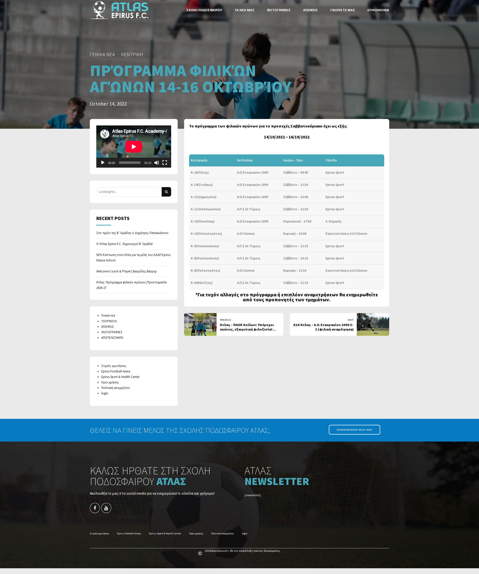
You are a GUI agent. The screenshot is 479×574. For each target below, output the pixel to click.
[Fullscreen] (164, 162)
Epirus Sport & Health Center (120, 377)
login (104, 393)
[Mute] (156, 162)
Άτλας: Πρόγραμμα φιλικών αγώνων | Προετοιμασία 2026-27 (131, 285)
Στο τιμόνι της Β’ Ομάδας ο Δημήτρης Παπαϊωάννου (132, 233)
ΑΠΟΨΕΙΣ (310, 10)
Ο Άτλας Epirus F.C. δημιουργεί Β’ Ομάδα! (124, 244)
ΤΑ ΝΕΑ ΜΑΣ (244, 10)
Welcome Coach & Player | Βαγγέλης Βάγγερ (126, 271)
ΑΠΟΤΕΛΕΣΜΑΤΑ (112, 338)
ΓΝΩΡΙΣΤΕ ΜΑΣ (342, 10)
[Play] (102, 162)
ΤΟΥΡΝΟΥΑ (109, 321)
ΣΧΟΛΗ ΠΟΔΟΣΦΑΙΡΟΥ (204, 10)
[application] (133, 146)
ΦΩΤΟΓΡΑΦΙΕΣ (279, 10)
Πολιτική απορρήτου (115, 388)
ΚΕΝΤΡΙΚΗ (132, 54)
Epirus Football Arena (115, 371)
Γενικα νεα (108, 315)
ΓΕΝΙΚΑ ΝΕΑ (102, 54)
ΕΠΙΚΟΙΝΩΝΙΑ (378, 10)
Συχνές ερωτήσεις (113, 366)
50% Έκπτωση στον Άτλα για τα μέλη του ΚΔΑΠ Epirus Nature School (133, 257)
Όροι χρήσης (110, 382)
